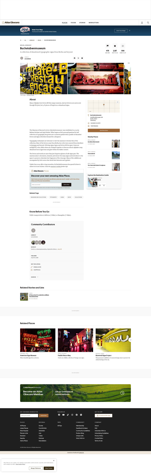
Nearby (22, 438)
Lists (40, 433)
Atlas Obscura (34, 298)
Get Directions (104, 130)
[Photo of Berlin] (92, 182)
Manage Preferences (36, 468)
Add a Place (24, 440)
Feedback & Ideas (82, 428)
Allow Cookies (48, 468)
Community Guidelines (83, 430)
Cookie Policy (99, 438)
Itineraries (42, 430)
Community (80, 422)
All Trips (59, 425)
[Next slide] (130, 78)
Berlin (37, 103)
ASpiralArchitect (52, 249)
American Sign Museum (28, 355)
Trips (59, 422)
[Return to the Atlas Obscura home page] (11, 23)
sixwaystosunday (41, 249)
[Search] (148, 23)
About (97, 425)
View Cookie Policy (20, 464)
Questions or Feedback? (75, 452)
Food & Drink (42, 428)
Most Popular (24, 430)
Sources (33, 277)
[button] (107, 45)
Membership (80, 425)
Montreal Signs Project (103, 355)
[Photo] (116, 144)
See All (60, 249)
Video (41, 435)
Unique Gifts (80, 435)
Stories (41, 425)
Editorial (42, 422)
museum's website (56, 166)
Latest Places (24, 428)
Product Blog (80, 433)
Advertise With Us (100, 430)
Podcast (41, 438)
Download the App (104, 415)
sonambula (28, 58)
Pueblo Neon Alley (64, 355)
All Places (23, 425)
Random (22, 435)
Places (22, 422)
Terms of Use (67, 187)
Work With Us (80, 438)
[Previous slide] (20, 78)
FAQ (96, 428)
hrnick (33, 249)
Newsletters (42, 440)
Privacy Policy (60, 187)
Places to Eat (24, 433)
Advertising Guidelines (102, 433)
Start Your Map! (120, 30)
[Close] (54, 460)
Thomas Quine (30, 95)
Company (98, 422)
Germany (34, 145)
